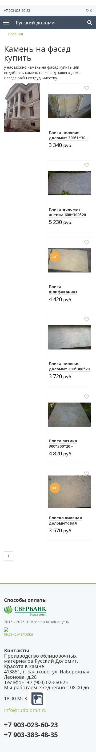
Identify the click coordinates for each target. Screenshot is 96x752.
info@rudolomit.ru (25, 710)
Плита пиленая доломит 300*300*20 (69, 366)
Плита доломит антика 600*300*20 (67, 212)
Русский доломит (36, 22)
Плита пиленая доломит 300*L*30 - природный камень (69, 138)
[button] (89, 22)
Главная (15, 33)
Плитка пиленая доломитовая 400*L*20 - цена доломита (65, 525)
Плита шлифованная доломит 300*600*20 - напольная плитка (69, 294)
